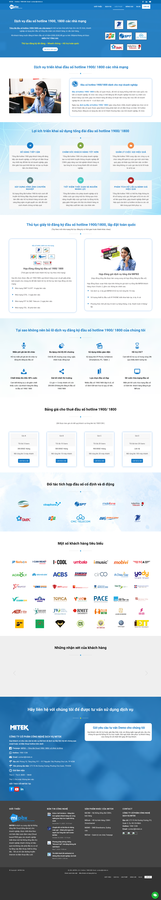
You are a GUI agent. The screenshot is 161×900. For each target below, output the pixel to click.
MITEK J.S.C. (77, 870)
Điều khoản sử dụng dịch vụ (88, 873)
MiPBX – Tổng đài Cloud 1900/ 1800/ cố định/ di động (42, 748)
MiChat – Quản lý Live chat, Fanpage (99, 835)
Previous (14, 673)
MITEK (11, 1)
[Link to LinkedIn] (146, 2)
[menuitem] (11, 1)
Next (146, 673)
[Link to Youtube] (150, 2)
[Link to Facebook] (143, 2)
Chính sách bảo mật (71, 873)
